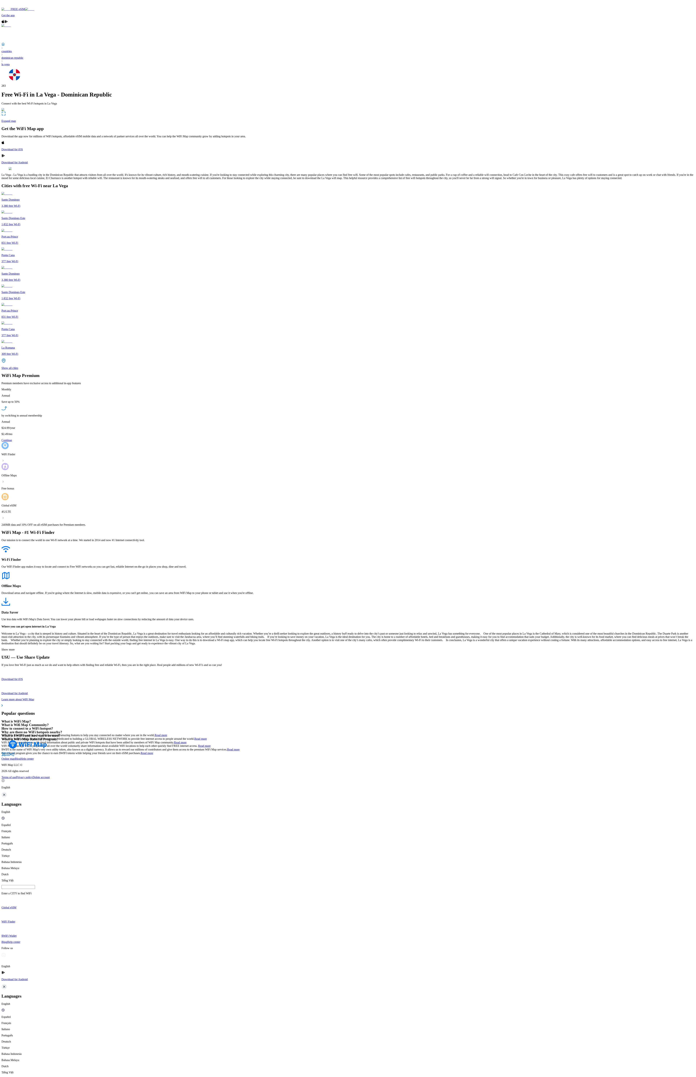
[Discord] (8, 755)
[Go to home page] (14, 5)
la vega (5, 64)
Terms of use (8, 777)
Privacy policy (24, 777)
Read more (161, 735)
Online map (8, 758)
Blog (17, 758)
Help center (27, 758)
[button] (348, 784)
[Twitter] (3, 755)
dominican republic (12, 57)
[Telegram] (12, 755)
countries (6, 51)
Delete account (41, 777)
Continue (6, 440)
